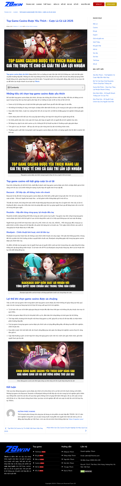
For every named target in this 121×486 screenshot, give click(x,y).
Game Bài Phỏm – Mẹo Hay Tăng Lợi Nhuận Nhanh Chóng (104, 88)
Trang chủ (30, 4)
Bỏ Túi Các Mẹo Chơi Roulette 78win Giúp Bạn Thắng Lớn (103, 82)
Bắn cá (56, 4)
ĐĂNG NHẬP (111, 4)
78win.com (60, 483)
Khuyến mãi (85, 4)
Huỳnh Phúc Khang (31, 26)
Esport (95, 35)
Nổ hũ (63, 4)
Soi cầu (95, 53)
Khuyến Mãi (97, 46)
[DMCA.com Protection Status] (86, 471)
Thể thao (47, 4)
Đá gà (69, 4)
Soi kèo (95, 57)
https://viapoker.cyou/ (76, 419)
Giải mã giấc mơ (98, 38)
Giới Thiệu (96, 42)
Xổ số (76, 4)
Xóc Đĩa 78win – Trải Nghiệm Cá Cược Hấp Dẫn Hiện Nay (104, 76)
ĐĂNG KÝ (99, 4)
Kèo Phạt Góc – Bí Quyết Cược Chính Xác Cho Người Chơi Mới (103, 100)
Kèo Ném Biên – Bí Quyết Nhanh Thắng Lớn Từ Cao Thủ (104, 94)
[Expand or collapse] (82, 87)
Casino (39, 4)
